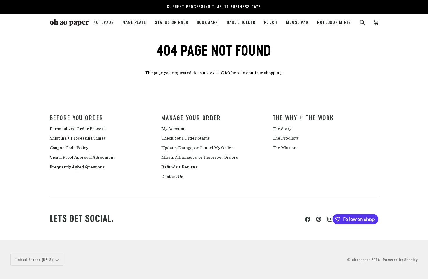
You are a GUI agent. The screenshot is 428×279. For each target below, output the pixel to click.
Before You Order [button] (76, 117)
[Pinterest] (318, 219)
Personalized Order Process (77, 129)
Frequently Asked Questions (77, 167)
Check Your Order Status (185, 138)
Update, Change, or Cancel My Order (197, 148)
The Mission (284, 148)
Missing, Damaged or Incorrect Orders (199, 157)
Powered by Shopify (400, 259)
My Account (173, 129)
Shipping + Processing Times (78, 138)
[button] (171, 23)
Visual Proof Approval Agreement (82, 157)
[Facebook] (307, 219)
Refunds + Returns (179, 167)
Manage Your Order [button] (191, 117)
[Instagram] (330, 219)
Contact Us (172, 177)
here (235, 73)
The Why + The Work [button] (303, 117)
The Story (282, 129)
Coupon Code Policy (69, 148)
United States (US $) (34, 259)
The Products (286, 138)
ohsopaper (361, 259)
